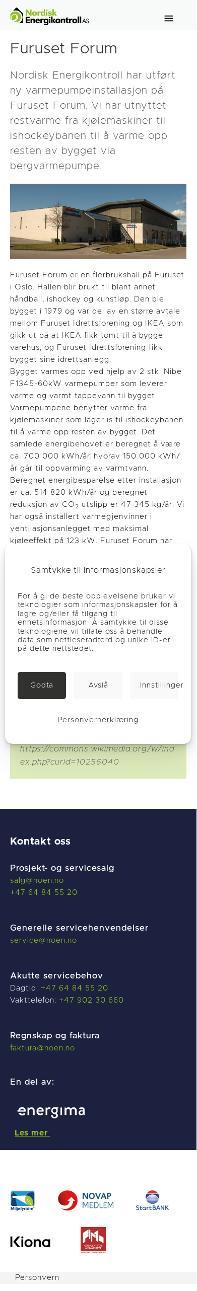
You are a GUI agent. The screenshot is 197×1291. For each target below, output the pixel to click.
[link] (42, 685)
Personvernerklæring (98, 720)
